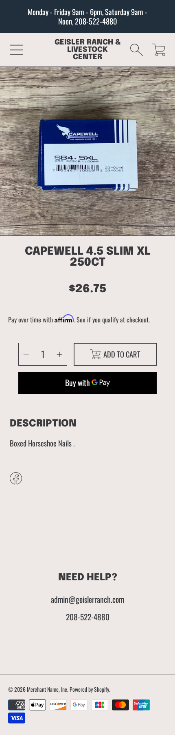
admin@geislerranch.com (87, 599)
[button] (16, 49)
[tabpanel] (87, 154)
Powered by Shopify (89, 689)
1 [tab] (87, 219)
